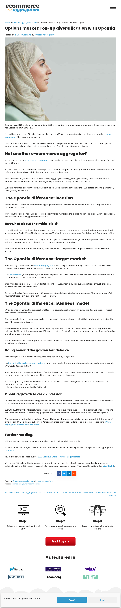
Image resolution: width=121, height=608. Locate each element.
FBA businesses (15, 274)
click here (9, 450)
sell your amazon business (30, 484)
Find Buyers (60, 541)
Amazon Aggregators (45, 34)
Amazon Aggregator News (24, 22)
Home (7, 22)
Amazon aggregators (44, 265)
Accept (72, 600)
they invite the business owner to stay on (27, 363)
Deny (102, 600)
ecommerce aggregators (36, 160)
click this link (108, 466)
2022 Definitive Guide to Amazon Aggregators (59, 456)
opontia (15, 484)
